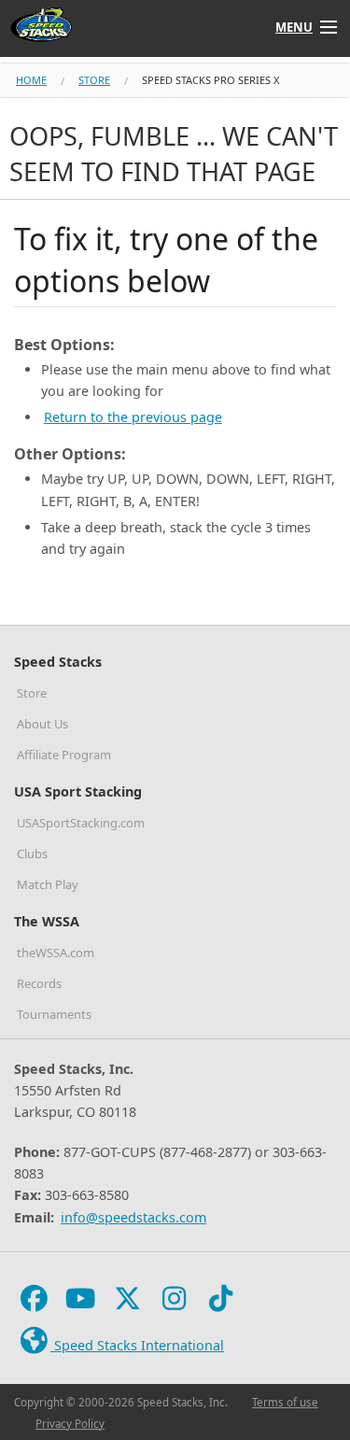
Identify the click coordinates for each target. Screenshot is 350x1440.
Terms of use (285, 1402)
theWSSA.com (55, 952)
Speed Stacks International (137, 1345)
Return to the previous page (133, 417)
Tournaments (54, 1014)
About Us (42, 723)
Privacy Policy (70, 1424)
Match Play (47, 884)
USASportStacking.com (81, 822)
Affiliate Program (64, 754)
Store (94, 80)
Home (31, 80)
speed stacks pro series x (210, 80)
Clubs (32, 853)
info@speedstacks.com (133, 1217)
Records (39, 983)
